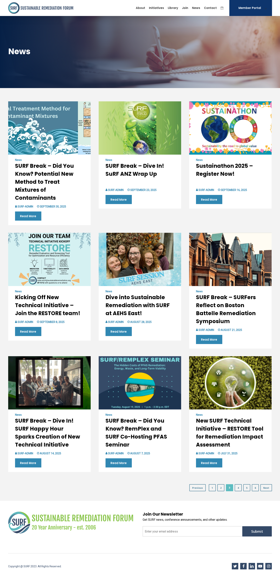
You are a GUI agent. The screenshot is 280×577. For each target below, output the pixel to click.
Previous (197, 488)
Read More (28, 216)
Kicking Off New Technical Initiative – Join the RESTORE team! (47, 305)
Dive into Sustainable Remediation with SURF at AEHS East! (138, 305)
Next (266, 488)
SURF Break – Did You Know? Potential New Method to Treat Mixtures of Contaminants (44, 182)
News (18, 159)
